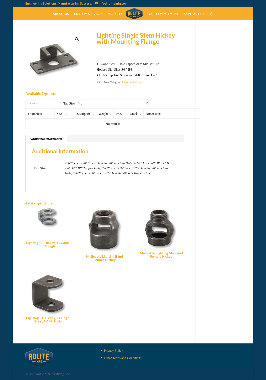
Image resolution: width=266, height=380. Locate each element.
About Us (61, 14)
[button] (77, 39)
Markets (114, 14)
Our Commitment (164, 14)
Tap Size (69, 103)
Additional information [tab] (46, 138)
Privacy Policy (113, 350)
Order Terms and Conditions (122, 357)
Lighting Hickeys (132, 82)
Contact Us (194, 14)
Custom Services (88, 14)
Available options (116, 52)
